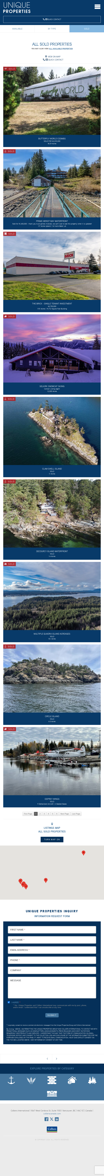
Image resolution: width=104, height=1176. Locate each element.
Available (17, 28)
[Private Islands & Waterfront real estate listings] (11, 1080)
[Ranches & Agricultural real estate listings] (31, 1080)
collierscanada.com (52, 1113)
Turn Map (52, 840)
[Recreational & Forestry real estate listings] (92, 1080)
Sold (86, 28)
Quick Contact (54, 19)
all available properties (61, 48)
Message (15, 980)
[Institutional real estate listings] (52, 1094)
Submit (52, 1015)
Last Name (16, 940)
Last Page (76, 814)
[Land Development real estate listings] (51, 1080)
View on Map (54, 56)
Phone (14, 960)
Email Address (19, 950)
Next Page (65, 814)
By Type (52, 28)
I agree (15, 1002)
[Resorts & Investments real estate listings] (72, 1080)
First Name (17, 930)
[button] (46, 880)
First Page (28, 814)
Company (15, 970)
